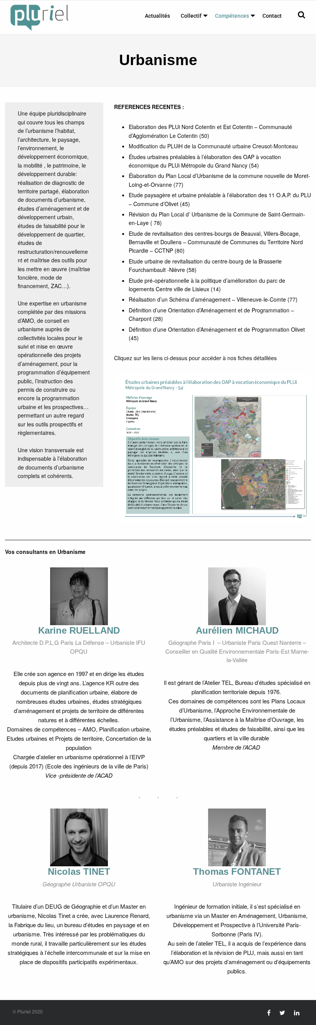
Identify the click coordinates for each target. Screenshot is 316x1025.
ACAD (105, 775)
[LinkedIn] (296, 1012)
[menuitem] (157, 15)
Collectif (191, 16)
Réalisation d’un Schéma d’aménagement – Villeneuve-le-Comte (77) (213, 299)
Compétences (232, 16)
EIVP (138, 757)
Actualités (157, 16)
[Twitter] (282, 1012)
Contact (272, 16)
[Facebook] (268, 1012)
